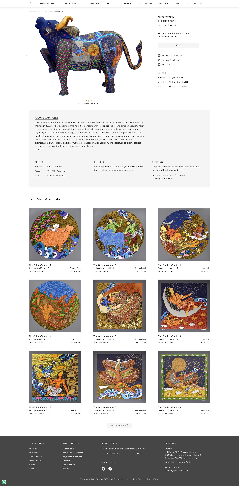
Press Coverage (36, 461)
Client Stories (35, 457)
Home (31, 11)
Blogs (31, 469)
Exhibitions (127, 3)
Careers (66, 461)
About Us (33, 449)
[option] (89, 56)
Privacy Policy (137, 479)
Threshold (164, 3)
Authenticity (68, 449)
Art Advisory (145, 3)
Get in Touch (68, 465)
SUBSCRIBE (139, 454)
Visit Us (66, 469)
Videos (32, 465)
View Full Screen (89, 104)
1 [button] (86, 101)
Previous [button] (28, 55)
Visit (178, 3)
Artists (111, 3)
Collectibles (94, 3)
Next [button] (149, 55)
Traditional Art (73, 3)
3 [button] (91, 101)
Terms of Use (152, 479)
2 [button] (88, 101)
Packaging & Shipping (72, 453)
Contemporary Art (48, 3)
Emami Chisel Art (43, 11)
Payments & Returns (72, 457)
